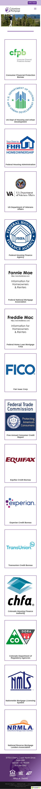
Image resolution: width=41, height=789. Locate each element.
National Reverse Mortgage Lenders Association (20, 746)
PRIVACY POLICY (10, 784)
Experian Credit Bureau (20, 522)
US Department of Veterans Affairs (20, 208)
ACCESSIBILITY (32, 784)
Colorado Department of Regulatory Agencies (20, 657)
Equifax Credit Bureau (20, 480)
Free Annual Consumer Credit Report (20, 436)
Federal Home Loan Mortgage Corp (20, 345)
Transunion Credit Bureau (20, 565)
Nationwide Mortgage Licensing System (20, 702)
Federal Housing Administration (20, 164)
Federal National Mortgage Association (20, 301)
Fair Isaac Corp (20, 389)
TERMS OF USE (21, 784)
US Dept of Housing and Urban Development (20, 121)
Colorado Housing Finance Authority (20, 612)
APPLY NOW (32, 3)
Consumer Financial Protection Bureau (20, 76)
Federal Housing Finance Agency (20, 256)
